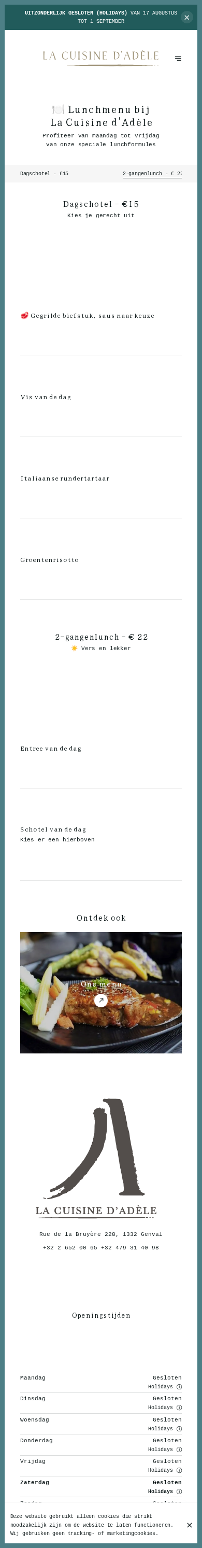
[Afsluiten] (189, 1525)
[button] (179, 1386)
